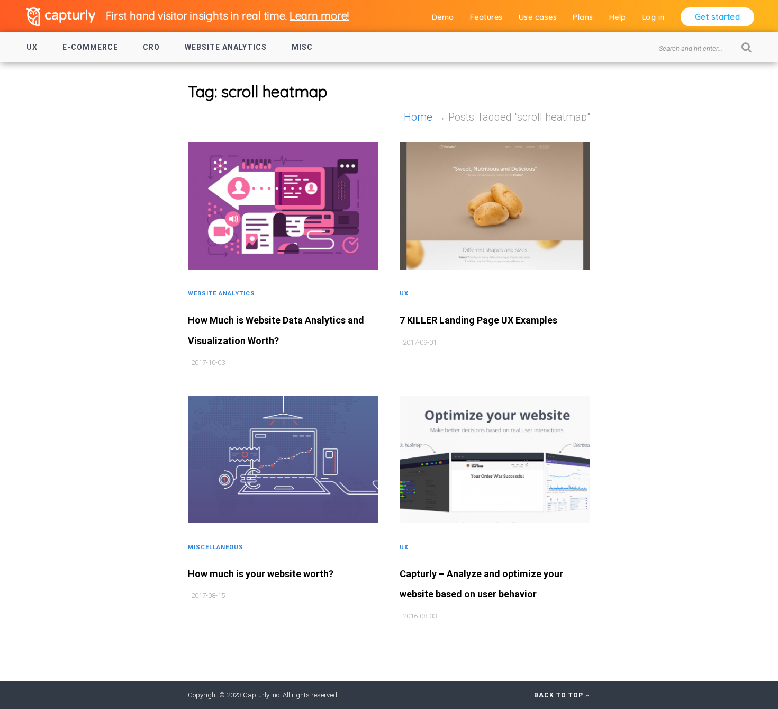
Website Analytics (226, 47)
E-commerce (90, 47)
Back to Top (559, 695)
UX (32, 47)
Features (486, 17)
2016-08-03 (420, 616)
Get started (717, 17)
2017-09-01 (420, 342)
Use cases (538, 17)
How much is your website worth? (260, 573)
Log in (653, 17)
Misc (302, 47)
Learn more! (319, 15)
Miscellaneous (215, 547)
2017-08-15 (208, 595)
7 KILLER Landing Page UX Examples (478, 320)
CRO (151, 47)
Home (418, 117)
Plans (583, 17)
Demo (443, 17)
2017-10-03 (208, 362)
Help (617, 17)
